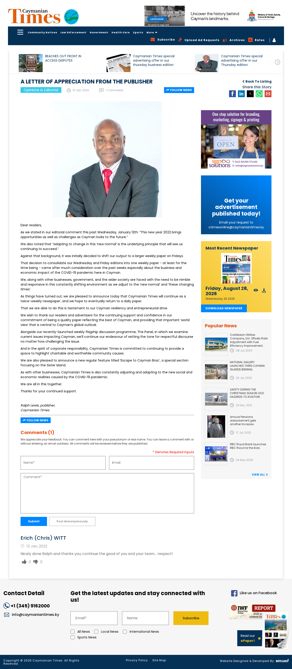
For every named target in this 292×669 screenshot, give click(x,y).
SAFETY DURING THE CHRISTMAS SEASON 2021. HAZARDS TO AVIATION (247, 393)
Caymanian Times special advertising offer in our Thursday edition (242, 60)
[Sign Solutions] (236, 139)
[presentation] (277, 62)
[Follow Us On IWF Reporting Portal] (246, 612)
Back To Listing (258, 81)
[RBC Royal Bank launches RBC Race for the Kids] (216, 454)
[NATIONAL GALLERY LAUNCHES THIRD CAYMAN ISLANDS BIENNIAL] (216, 372)
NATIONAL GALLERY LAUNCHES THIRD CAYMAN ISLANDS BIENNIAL (247, 365)
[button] (31, 63)
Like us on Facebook (258, 593)
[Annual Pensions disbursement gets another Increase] (216, 426)
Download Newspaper (224, 308)
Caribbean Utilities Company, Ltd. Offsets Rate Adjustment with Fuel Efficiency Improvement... (249, 340)
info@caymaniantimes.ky (35, 614)
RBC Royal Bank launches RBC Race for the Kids (248, 446)
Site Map (159, 660)
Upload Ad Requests (202, 40)
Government (99, 32)
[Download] (264, 291)
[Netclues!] (282, 660)
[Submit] (24, 562)
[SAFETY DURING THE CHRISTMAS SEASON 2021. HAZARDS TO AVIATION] (216, 399)
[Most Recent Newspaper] (236, 268)
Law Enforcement (73, 32)
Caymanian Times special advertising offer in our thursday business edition (154, 60)
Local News (109, 631)
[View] (256, 291)
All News (83, 631)
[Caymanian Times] (43, 16)
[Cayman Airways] (214, 16)
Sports (138, 32)
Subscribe (191, 618)
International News (144, 631)
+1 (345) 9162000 (30, 606)
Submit (33, 521)
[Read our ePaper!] (276, 650)
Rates (260, 40)
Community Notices (42, 32)
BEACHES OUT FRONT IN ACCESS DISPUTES (63, 58)
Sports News (86, 637)
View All (258, 474)
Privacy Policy (137, 660)
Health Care (121, 32)
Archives (237, 40)
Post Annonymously (72, 521)
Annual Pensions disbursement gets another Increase (243, 420)
